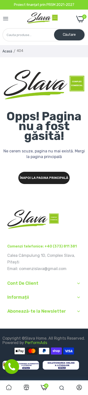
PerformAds (36, 342)
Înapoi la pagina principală (44, 178)
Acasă (7, 51)
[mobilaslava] (42, 19)
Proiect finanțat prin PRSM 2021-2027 (44, 5)
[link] (9, 387)
